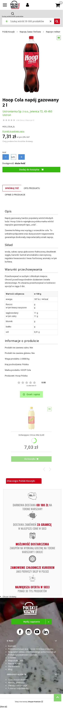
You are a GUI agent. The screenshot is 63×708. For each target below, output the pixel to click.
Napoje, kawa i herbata (30, 31)
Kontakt (12, 646)
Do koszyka (29, 459)
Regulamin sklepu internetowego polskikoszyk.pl (32, 651)
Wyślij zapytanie (36, 621)
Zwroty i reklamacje (17, 685)
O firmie (12, 657)
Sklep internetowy (28, 702)
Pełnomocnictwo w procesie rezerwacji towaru (30, 648)
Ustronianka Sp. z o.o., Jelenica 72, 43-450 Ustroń (27, 113)
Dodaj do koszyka (29, 169)
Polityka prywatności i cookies (22, 654)
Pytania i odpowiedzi (18, 688)
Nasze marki (14, 663)
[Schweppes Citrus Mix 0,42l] (31, 418)
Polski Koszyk (8, 31)
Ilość (4, 152)
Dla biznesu (14, 666)
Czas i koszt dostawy (18, 679)
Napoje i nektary (53, 31)
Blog (10, 669)
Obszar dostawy (9, 596)
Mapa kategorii (15, 660)
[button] (4, 5)
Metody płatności (16, 682)
